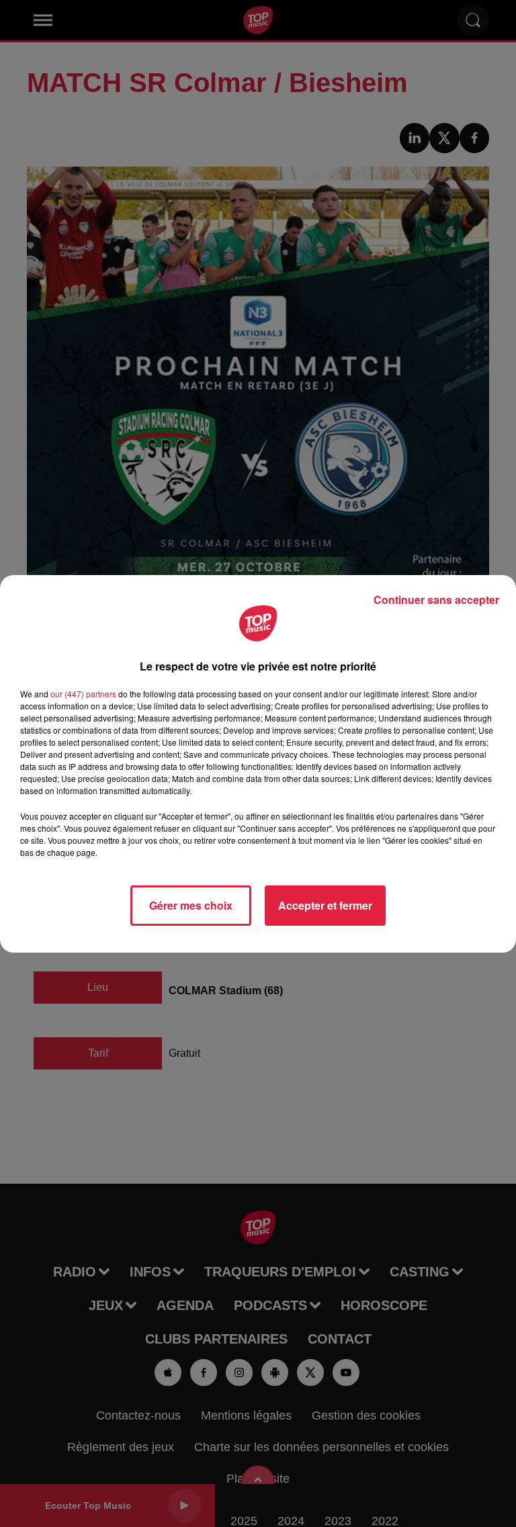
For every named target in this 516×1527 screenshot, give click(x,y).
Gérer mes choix (190, 905)
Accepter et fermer (325, 905)
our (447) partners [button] (83, 693)
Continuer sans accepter (436, 599)
